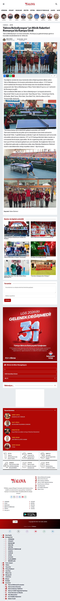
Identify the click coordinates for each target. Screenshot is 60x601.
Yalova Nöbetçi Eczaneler (44, 477)
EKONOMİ (19, 10)
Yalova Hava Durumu (43, 478)
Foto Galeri (9, 563)
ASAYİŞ (53, 10)
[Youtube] (22, 497)
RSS (16, 521)
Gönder (7, 300)
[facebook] (10, 531)
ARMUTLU (48, 453)
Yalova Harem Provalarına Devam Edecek (42, 237)
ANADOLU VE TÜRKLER (18, 417)
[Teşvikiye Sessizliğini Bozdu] (43, 248)
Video (7, 565)
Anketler (8, 577)
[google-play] (30, 514)
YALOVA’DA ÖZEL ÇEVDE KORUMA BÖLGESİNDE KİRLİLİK (14, 466)
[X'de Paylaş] (7, 76)
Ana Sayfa (8, 535)
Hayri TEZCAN (16, 445)
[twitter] (18, 531)
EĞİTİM (32, 10)
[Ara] (56, 4)
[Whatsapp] (25, 497)
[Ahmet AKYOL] (7, 416)
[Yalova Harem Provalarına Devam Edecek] (43, 229)
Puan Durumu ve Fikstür (43, 484)
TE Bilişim (34, 526)
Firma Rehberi (9, 569)
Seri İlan (8, 571)
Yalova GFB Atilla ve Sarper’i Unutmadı (15, 257)
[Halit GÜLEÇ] (7, 423)
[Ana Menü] (3, 4)
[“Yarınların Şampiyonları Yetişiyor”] (43, 267)
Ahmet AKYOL (16, 414)
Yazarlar (8, 567)
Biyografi (8, 575)
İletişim (7, 580)
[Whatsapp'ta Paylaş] (10, 76)
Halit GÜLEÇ (15, 422)
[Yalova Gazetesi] (29, 4)
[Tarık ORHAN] (7, 438)
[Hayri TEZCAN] (7, 446)
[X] (14, 497)
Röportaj (8, 573)
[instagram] (27, 531)
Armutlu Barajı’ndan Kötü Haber (50, 457)
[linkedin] (52, 531)
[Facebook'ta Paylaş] (5, 76)
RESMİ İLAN (11, 561)
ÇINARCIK (29, 453)
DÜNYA (6, 508)
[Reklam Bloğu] (30, 334)
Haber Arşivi (41, 489)
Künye (7, 579)
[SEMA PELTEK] (7, 431)
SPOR (11, 25)
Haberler (5, 25)
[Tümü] (55, 385)
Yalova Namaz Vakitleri (43, 480)
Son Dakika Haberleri (43, 487)
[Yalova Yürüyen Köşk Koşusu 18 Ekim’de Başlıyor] (16, 229)
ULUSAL (10, 557)
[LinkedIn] (20, 497)
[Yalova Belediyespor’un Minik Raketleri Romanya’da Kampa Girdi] (30, 58)
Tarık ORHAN (15, 437)
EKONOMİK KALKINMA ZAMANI (21, 424)
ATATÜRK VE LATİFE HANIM (19, 439)
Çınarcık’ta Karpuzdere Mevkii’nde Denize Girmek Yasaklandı (31, 457)
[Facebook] (11, 497)
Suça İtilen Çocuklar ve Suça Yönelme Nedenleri (25, 432)
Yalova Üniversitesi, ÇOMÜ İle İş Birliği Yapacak (51, 466)
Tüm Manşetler (41, 485)
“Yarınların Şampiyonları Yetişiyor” (40, 276)
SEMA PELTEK (15, 430)
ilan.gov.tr (7, 510)
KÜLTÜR (26, 10)
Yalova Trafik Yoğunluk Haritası (45, 482)
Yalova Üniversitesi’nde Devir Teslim (12, 457)
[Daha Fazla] (13, 76)
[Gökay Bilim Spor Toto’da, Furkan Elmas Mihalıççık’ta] (16, 267)
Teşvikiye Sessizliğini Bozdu (38, 257)
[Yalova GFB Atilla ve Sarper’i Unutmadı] (16, 248)
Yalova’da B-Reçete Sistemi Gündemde (31, 466)
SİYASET (11, 10)
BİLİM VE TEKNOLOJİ (42, 10)
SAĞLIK (32, 506)
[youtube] (35, 531)
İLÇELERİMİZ (12, 559)
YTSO (13, 447)
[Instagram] (17, 497)
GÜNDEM (4, 10)
